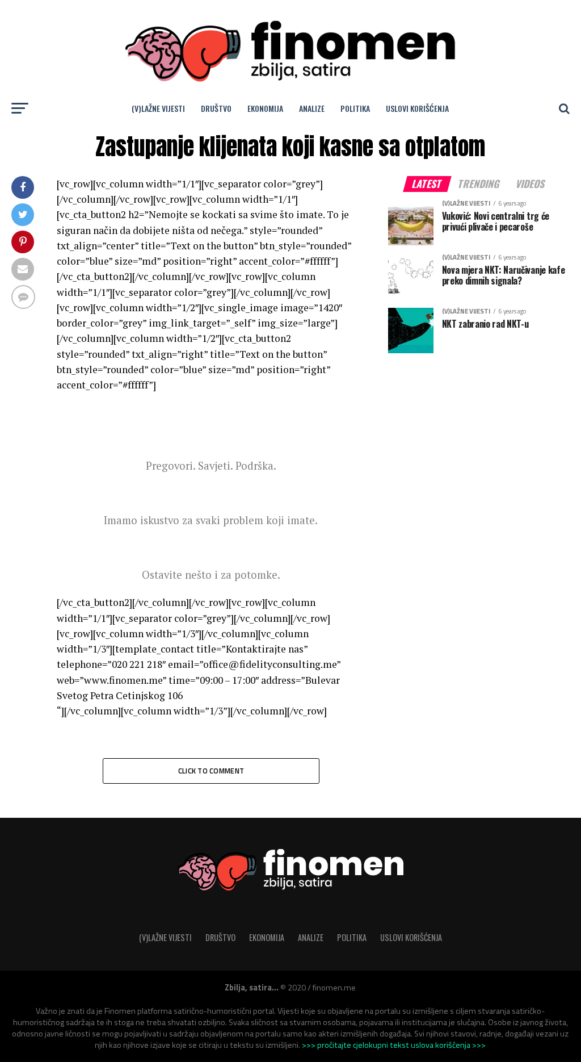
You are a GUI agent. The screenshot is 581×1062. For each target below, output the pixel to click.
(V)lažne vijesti (158, 108)
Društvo (216, 108)
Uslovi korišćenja (417, 108)
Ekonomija (265, 108)
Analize (312, 108)
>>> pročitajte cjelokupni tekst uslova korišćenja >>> (394, 1045)
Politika (355, 108)
